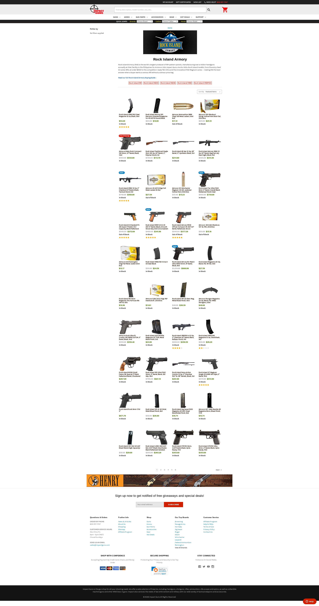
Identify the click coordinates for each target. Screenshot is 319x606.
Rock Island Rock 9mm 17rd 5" (129, 410)
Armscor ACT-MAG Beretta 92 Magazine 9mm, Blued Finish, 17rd (210, 411)
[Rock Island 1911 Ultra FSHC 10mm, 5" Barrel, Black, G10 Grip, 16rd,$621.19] (156, 364)
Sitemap (121, 529)
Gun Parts (140, 17)
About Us (122, 524)
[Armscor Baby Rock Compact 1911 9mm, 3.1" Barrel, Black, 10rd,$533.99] (130, 143)
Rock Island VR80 (185, 83)
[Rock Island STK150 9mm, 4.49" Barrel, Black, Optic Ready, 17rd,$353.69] (183, 437)
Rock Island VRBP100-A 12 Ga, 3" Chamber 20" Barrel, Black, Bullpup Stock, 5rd (183, 337)
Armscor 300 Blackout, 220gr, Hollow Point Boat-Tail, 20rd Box (210, 116)
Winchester (179, 537)
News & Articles (124, 521)
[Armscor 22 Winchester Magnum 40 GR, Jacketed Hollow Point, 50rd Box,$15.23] (183, 179)
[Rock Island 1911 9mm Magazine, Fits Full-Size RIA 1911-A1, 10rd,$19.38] (130, 290)
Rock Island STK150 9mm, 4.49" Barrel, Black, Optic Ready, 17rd (182, 448)
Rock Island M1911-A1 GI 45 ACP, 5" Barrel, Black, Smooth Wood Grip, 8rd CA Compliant (157, 227)
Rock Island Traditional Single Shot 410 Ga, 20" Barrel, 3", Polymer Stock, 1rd (157, 153)
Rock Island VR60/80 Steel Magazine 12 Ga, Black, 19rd (129, 115)
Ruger (177, 532)
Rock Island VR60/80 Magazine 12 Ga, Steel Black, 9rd (209, 337)
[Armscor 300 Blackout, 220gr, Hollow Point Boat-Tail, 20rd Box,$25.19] (210, 106)
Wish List (197, 2)
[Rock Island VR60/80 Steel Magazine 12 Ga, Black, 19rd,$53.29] (130, 106)
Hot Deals (185, 17)
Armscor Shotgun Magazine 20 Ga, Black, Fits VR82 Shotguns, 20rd (209, 300)
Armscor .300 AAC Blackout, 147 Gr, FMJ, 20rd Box (209, 226)
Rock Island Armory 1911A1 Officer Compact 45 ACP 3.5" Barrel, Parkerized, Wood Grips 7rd (183, 228)
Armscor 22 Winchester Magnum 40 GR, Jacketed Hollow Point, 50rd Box (182, 190)
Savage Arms (180, 524)
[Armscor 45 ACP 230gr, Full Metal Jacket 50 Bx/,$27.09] (156, 179)
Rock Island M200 (151, 83)
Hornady (178, 527)
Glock (177, 535)
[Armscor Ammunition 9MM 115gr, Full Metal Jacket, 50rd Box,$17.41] (183, 106)
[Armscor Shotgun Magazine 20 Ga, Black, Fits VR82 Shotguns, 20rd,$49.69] (210, 290)
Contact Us (208, 532)
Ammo (127, 17)
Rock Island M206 (168, 83)
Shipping (121, 527)
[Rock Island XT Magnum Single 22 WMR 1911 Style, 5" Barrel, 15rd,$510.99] (210, 364)
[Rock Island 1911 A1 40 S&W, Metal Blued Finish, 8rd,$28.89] (156, 401)
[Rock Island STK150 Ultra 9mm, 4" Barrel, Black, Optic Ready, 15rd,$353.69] (210, 437)
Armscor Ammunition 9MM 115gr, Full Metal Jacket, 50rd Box (182, 116)
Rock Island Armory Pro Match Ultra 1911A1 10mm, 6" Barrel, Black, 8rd (183, 264)
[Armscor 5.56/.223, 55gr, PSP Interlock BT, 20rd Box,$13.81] (156, 290)
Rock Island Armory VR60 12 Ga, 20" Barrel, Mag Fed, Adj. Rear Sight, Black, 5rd (209, 153)
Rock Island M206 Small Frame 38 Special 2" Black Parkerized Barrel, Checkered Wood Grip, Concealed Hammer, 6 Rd (129, 376)
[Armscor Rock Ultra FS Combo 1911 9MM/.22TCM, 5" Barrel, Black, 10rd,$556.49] (130, 327)
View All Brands (181, 548)
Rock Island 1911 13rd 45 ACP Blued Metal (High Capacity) (129, 447)
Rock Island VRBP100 (202, 83)
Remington (179, 545)
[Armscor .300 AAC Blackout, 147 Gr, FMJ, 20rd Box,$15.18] (210, 216)
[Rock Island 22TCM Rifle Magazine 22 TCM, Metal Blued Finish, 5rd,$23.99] (156, 327)
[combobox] (160, 9)
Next (218, 470)
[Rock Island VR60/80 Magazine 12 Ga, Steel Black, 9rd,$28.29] (210, 327)
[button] (159, 571)
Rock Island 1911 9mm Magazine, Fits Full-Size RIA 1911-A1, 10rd (129, 300)
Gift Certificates (183, 2)
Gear (171, 17)
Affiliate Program (125, 532)
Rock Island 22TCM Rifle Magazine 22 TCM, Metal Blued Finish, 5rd (155, 337)
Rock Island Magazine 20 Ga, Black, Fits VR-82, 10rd (209, 263)
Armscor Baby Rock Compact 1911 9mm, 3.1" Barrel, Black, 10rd (130, 153)
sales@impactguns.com (100, 545)
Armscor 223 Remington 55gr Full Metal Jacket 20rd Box (129, 264)
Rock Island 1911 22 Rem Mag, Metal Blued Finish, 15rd (183, 300)
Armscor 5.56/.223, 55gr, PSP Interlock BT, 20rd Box (156, 300)
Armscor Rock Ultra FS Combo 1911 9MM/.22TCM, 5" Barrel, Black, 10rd (129, 337)
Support (199, 17)
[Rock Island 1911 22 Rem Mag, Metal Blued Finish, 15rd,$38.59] (183, 290)
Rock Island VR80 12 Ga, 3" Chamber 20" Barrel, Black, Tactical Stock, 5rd (129, 190)
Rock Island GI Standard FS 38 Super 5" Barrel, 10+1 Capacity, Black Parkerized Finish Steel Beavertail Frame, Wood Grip (130, 228)
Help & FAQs (208, 524)
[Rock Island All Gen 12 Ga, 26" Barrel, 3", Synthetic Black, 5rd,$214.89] (183, 143)
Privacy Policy (209, 529)
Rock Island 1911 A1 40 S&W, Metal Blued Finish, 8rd (156, 410)
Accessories (157, 17)
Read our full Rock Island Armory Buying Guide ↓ (137, 78)
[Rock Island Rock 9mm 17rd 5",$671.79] (130, 401)
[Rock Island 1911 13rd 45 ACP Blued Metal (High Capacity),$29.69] (130, 437)
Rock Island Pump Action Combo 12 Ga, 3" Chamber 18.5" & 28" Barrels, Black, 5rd (183, 374)
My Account (168, 2)
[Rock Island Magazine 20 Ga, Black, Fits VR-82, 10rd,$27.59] (210, 253)
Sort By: (201, 92)
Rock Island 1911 (135, 83)
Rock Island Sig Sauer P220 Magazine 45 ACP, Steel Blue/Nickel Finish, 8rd (182, 411)
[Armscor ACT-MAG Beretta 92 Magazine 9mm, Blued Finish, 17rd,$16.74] (210, 401)
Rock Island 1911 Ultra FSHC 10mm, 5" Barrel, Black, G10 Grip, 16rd (156, 374)
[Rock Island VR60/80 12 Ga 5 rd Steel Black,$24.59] (156, 253)
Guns (115, 17)
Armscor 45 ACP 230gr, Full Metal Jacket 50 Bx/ (156, 189)
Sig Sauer (178, 529)
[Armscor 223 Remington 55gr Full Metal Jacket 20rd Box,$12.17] (130, 253)
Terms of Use (208, 527)
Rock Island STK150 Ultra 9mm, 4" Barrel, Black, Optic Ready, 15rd (209, 448)
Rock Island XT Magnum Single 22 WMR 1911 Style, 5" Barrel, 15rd (209, 374)
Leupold (178, 540)
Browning (179, 521)
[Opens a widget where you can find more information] (310, 602)
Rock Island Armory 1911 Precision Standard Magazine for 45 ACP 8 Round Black (156, 116)
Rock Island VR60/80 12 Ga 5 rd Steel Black (157, 263)
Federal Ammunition (183, 542)
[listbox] (213, 92)
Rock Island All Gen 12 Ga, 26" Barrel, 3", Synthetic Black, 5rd (183, 152)
